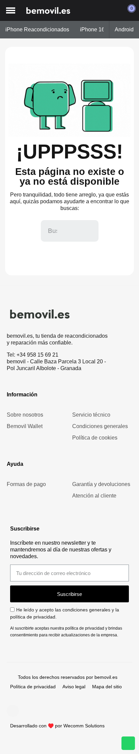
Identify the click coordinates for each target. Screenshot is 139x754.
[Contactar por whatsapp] (128, 743)
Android (124, 29)
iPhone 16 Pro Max (103, 29)
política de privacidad (32, 617)
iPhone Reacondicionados (37, 29)
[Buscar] (88, 231)
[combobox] (53, 231)
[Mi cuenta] (115, 10)
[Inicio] (48, 10)
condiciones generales (86, 609)
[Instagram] (13, 711)
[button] (10, 10)
